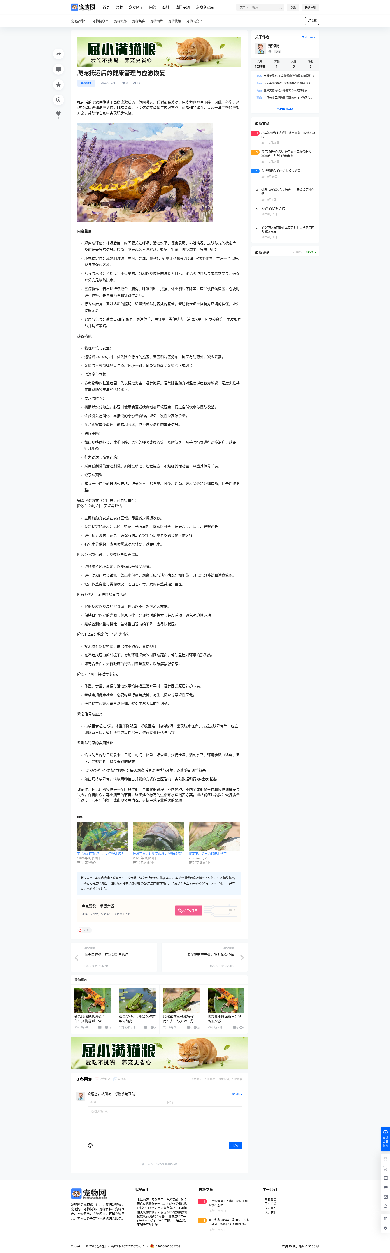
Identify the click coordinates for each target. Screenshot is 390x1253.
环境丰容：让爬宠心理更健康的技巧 (158, 853)
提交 (236, 1145)
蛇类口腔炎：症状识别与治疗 (106, 954)
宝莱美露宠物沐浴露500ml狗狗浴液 (281, 90)
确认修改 (237, 1094)
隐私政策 (270, 1199)
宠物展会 (192, 21)
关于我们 (270, 1212)
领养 (119, 7)
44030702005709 (168, 1246)
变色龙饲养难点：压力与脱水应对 (101, 853)
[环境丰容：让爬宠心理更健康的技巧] (158, 836)
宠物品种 (77, 21)
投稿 (314, 20)
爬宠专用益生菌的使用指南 (208, 853)
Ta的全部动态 (285, 109)
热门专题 (182, 7)
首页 (106, 7)
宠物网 (101, 1246)
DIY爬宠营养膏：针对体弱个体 (211, 954)
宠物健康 (99, 21)
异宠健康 (86, 83)
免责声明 (270, 1207)
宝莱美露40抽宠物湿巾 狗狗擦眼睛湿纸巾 (284, 76)
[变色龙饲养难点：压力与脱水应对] (102, 836)
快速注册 (310, 7)
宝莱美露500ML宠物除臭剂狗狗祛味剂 (283, 83)
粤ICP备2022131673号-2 (128, 1246)
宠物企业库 (205, 7)
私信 (313, 37)
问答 (152, 7)
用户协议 (270, 1203)
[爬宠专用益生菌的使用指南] (214, 836)
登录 (293, 7)
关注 (304, 37)
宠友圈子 (136, 7)
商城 (165, 7)
